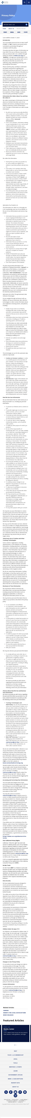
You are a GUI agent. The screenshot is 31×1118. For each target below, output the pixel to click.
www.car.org (18, 55)
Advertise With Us (12, 1102)
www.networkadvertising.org (13, 763)
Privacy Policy (21, 28)
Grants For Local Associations (14, 1012)
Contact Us (20, 1102)
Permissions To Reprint (12, 1100)
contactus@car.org (12, 742)
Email (12, 32)
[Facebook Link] (11, 1092)
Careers (6, 1010)
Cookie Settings (23, 1099)
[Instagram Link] (15, 1095)
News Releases (8, 1015)
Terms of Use (7, 1099)
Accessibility (21, 1100)
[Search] (24, 2)
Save (18, 32)
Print (5, 32)
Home (4, 28)
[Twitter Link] (6, 1092)
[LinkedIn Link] (25, 1092)
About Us (11, 28)
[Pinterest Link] (20, 1092)
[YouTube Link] (15, 1092)
